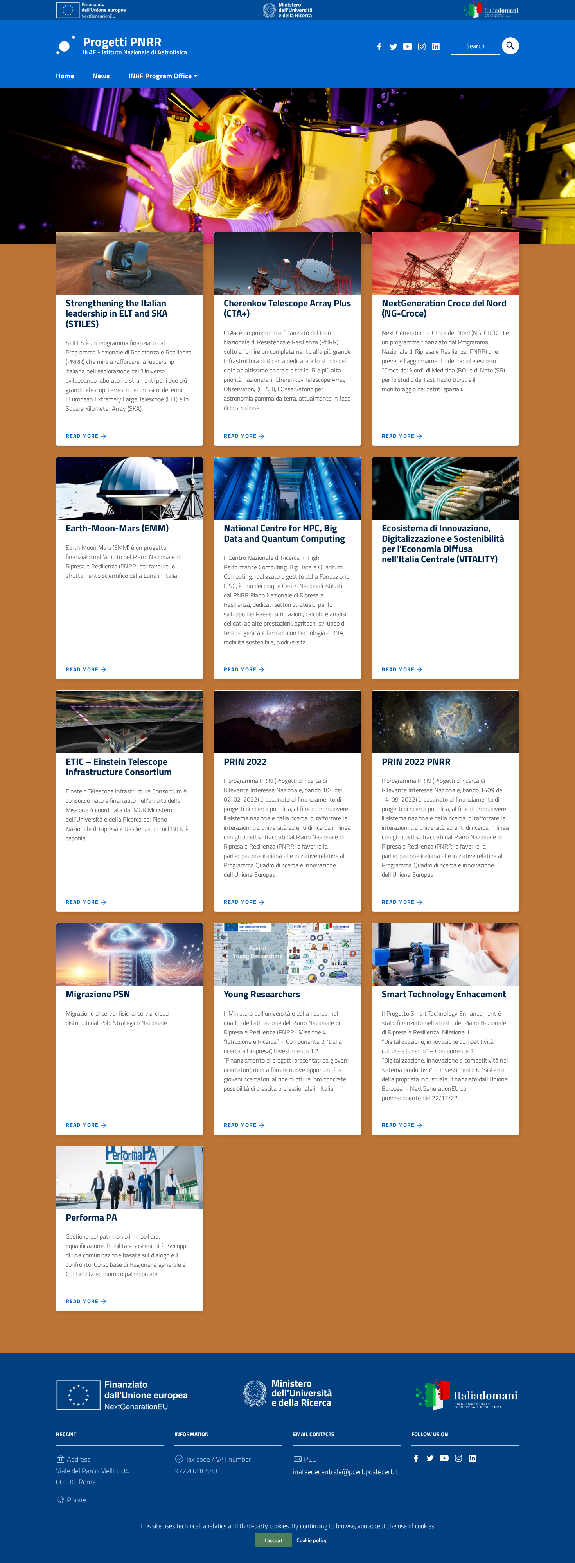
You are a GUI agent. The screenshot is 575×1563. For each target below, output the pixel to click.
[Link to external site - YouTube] (407, 45)
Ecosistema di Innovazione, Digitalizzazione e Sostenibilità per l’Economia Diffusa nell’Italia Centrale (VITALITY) (443, 543)
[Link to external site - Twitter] (393, 45)
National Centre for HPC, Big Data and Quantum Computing (284, 533)
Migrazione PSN (98, 994)
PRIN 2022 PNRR (416, 761)
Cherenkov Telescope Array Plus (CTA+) (287, 308)
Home (65, 75)
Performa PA (91, 1217)
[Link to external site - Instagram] (421, 45)
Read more (83, 436)
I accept (273, 1540)
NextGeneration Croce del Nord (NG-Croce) (444, 308)
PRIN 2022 (245, 761)
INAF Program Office (160, 75)
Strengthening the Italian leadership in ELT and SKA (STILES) (116, 313)
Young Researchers (262, 994)
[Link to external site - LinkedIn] (435, 45)
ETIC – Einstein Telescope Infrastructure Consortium (119, 766)
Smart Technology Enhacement (444, 994)
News (101, 75)
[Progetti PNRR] (65, 44)
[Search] (510, 45)
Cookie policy (311, 1540)
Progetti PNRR (135, 43)
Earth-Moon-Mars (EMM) (117, 528)
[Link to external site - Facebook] (379, 45)
